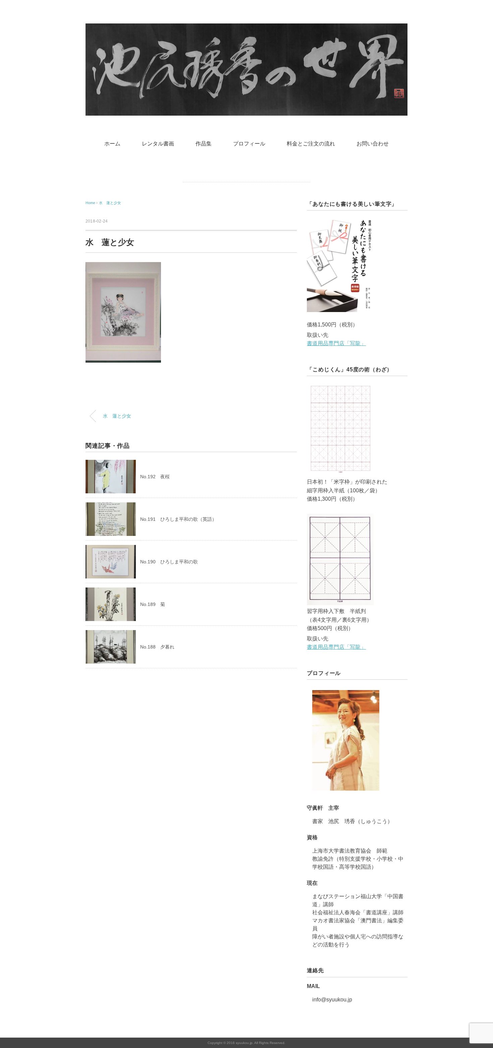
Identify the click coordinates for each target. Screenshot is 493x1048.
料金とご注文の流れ (311, 143)
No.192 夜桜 (155, 476)
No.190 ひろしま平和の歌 (169, 561)
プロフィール (249, 143)
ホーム (112, 143)
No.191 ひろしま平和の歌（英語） (178, 519)
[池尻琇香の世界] (246, 28)
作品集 (204, 143)
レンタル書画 (158, 143)
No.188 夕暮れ (157, 647)
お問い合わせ (373, 143)
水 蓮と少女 (110, 203)
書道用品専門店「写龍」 (336, 343)
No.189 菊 (152, 604)
